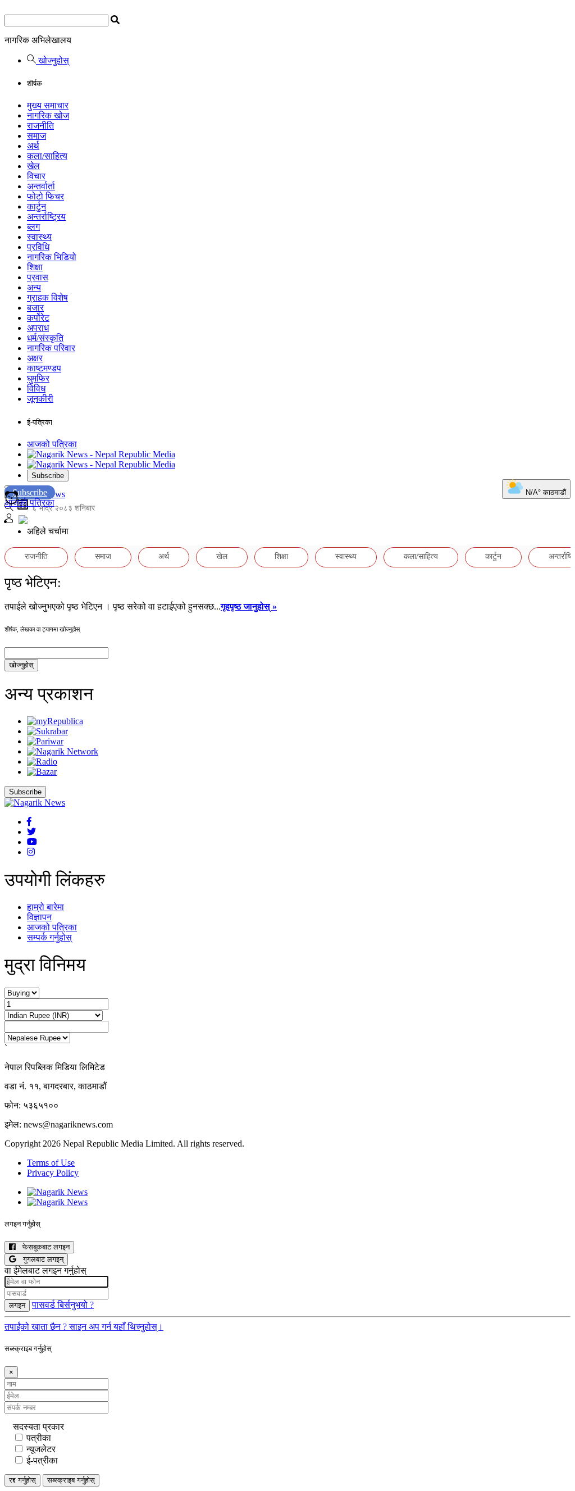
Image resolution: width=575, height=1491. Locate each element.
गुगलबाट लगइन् (39, 1259)
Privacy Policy (53, 1173)
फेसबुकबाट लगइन (43, 1247)
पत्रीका (38, 1438)
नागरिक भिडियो (51, 257)
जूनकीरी (40, 398)
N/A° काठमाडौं (544, 492)
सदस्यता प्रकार (38, 1426)
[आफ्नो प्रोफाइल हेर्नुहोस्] (8, 519)
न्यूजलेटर (41, 1449)
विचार (36, 176)
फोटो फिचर (45, 196)
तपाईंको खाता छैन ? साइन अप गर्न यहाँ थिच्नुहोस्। (83, 1326)
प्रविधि (38, 247)
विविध (36, 388)
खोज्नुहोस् (52, 60)
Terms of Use (51, 1162)
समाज (36, 135)
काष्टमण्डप (44, 368)
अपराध (38, 328)
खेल (33, 166)
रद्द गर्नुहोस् (22, 1480)
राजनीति (40, 125)
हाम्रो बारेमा (45, 907)
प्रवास (37, 277)
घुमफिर (38, 378)
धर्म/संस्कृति (45, 338)
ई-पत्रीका (42, 1460)
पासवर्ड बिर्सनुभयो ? (63, 1305)
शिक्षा (35, 267)
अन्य (34, 287)
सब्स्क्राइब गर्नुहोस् (71, 1480)
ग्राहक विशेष (47, 297)
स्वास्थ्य (39, 237)
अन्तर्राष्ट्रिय (46, 216)
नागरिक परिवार (51, 348)
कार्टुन (36, 206)
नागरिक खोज (48, 115)
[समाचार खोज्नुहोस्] (8, 508)
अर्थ (33, 146)
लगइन (17, 1305)
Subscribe (47, 475)
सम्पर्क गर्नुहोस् (49, 937)
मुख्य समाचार (48, 105)
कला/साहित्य (47, 156)
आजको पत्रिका (52, 444)
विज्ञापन (39, 917)
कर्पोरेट (38, 317)
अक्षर (35, 358)
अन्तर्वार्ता (41, 186)
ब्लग (33, 226)
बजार (35, 307)
